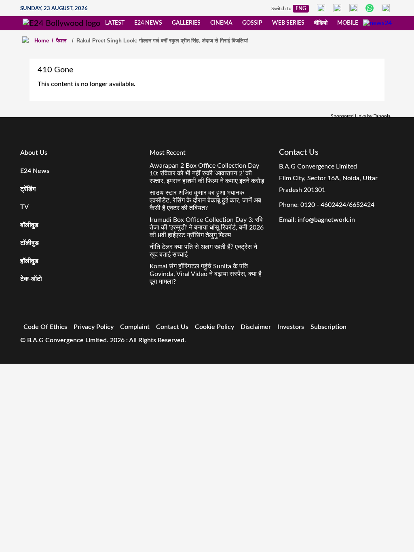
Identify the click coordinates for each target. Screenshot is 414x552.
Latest (115, 23)
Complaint (135, 327)
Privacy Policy (94, 327)
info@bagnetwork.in (326, 220)
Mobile (347, 23)
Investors (290, 327)
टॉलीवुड (29, 243)
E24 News (148, 23)
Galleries (186, 23)
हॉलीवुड (29, 261)
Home (41, 41)
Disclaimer (256, 327)
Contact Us (172, 327)
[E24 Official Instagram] (337, 8)
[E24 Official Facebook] (321, 8)
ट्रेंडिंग (28, 189)
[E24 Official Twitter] (353, 8)
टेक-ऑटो (31, 279)
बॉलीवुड (29, 225)
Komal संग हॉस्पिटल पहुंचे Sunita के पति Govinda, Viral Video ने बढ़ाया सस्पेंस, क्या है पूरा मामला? (206, 274)
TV (24, 207)
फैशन (59, 41)
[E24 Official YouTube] (386, 8)
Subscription (328, 327)
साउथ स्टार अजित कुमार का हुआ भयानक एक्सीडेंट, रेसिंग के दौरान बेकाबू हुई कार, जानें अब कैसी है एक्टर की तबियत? (205, 200)
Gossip (252, 23)
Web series (288, 23)
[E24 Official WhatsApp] (369, 8)
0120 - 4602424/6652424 (337, 205)
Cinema (221, 23)
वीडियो (320, 23)
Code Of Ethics (45, 327)
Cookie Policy (214, 327)
